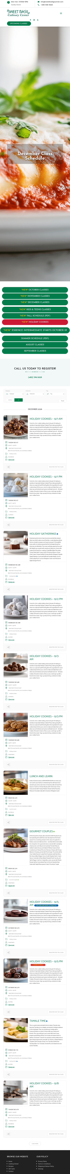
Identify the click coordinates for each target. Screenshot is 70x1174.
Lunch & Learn (12, 809)
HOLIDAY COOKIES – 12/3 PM (46, 716)
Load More (35, 1144)
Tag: (47, 391)
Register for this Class (56, 467)
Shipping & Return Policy (46, 1166)
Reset (62, 401)
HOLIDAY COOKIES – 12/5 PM (46, 961)
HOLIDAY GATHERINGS (43, 534)
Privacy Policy (42, 1161)
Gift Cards (11, 1169)
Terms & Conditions (44, 1164)
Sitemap (40, 1169)
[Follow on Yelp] (37, 20)
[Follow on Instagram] (34, 20)
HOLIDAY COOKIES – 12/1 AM (46, 419)
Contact (10, 1171)
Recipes (11, 1166)
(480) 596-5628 (35, 377)
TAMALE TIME (38, 1021)
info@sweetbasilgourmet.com (52, 2)
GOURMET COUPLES (41, 831)
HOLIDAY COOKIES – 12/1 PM (46, 477)
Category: (7, 391)
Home (10, 1161)
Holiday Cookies (13, 454)
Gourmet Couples (13, 880)
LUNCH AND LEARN (41, 776)
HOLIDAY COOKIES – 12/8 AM (44, 1085)
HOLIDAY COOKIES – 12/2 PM (46, 599)
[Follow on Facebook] (30, 20)
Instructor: (28, 391)
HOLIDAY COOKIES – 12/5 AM (44, 903)
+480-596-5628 (47, 5)
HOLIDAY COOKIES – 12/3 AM (44, 658)
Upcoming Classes (18, 23)
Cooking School (12, 576)
